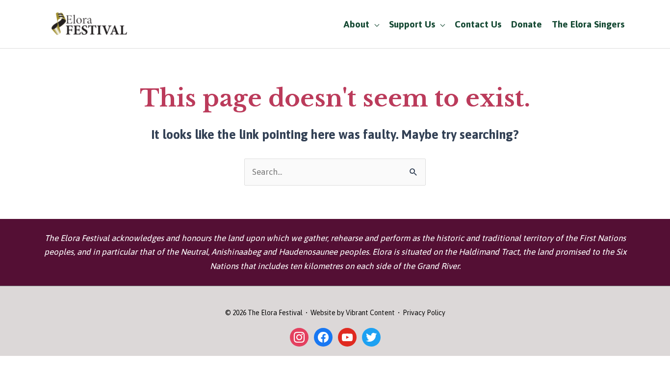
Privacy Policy (424, 313)
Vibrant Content (370, 313)
